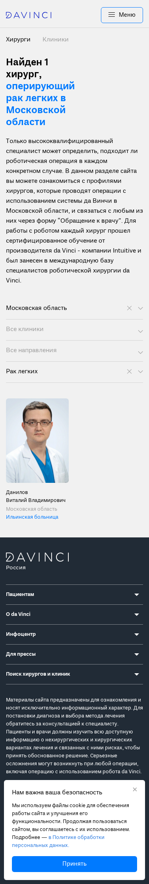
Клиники (56, 40)
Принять (74, 864)
